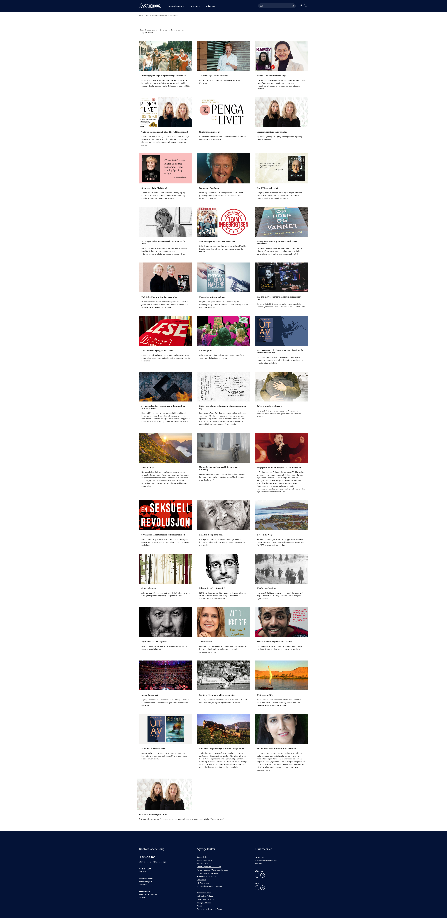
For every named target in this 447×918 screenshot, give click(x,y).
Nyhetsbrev (259, 857)
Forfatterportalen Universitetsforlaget (212, 870)
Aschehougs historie (205, 860)
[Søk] (293, 5)
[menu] (192, 6)
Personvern (201, 880)
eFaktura (258, 863)
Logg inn (301, 6)
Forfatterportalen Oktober (207, 873)
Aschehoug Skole (204, 893)
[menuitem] (176, 6)
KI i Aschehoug (203, 883)
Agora (199, 906)
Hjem (141, 15)
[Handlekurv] (306, 6)
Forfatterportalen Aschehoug (209, 867)
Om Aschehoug (203, 857)
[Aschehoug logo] (150, 5)
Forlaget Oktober (204, 902)
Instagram (262, 875)
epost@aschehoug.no (158, 862)
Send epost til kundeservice (266, 860)
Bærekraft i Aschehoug (206, 876)
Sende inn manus (204, 863)
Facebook (257, 875)
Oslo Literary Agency (205, 899)
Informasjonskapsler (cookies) (209, 886)
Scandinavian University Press (209, 909)
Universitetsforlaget (205, 896)
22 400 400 (148, 857)
